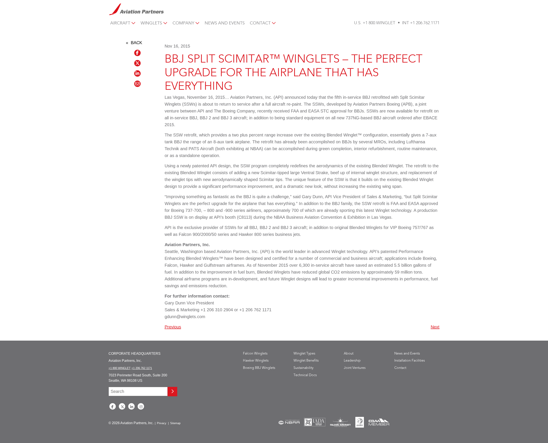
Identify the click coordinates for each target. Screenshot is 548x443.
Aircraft (120, 23)
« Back (134, 42)
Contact (260, 23)
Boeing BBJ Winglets (259, 368)
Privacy (161, 423)
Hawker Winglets (256, 360)
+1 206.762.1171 (424, 23)
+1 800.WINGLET (379, 23)
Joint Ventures (355, 368)
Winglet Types (304, 353)
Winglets (151, 23)
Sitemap (175, 423)
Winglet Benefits (306, 360)
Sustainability (303, 368)
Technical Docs (305, 375)
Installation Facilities (409, 360)
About (348, 353)
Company (183, 23)
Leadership (352, 360)
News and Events (225, 23)
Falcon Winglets (255, 353)
